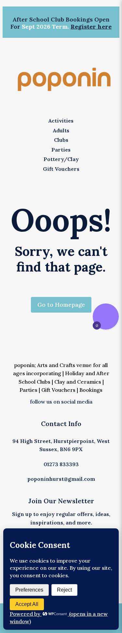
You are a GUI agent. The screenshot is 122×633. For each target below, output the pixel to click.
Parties (28, 390)
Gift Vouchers (58, 390)
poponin (24, 365)
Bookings (90, 390)
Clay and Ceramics (77, 381)
